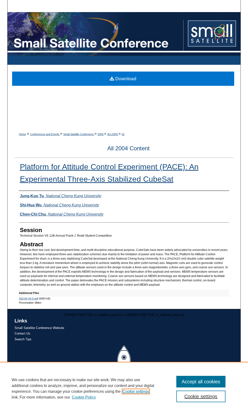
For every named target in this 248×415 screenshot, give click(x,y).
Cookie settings (136, 391)
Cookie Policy (84, 397)
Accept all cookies (201, 381)
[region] (124, 388)
